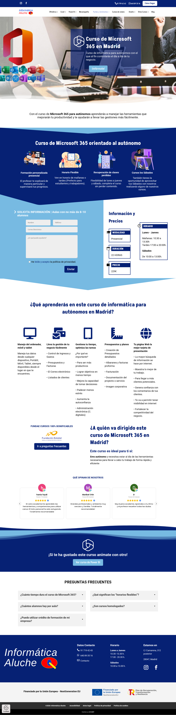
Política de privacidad (102, 706)
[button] (156, 504)
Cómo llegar (150, 3)
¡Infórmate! (98, 69)
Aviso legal (87, 706)
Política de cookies (121, 706)
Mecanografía (84, 12)
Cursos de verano (118, 12)
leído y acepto (42, 261)
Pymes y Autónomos (100, 12)
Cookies (6, 711)
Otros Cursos (142, 12)
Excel (62, 12)
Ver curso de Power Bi (88, 562)
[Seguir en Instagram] (21, 3)
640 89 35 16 (135, 3)
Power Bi (72, 12)
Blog (153, 12)
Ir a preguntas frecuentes (51, 446)
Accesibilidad (75, 706)
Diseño (131, 12)
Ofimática (52, 12)
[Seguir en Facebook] (26, 3)
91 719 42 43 (121, 3)
